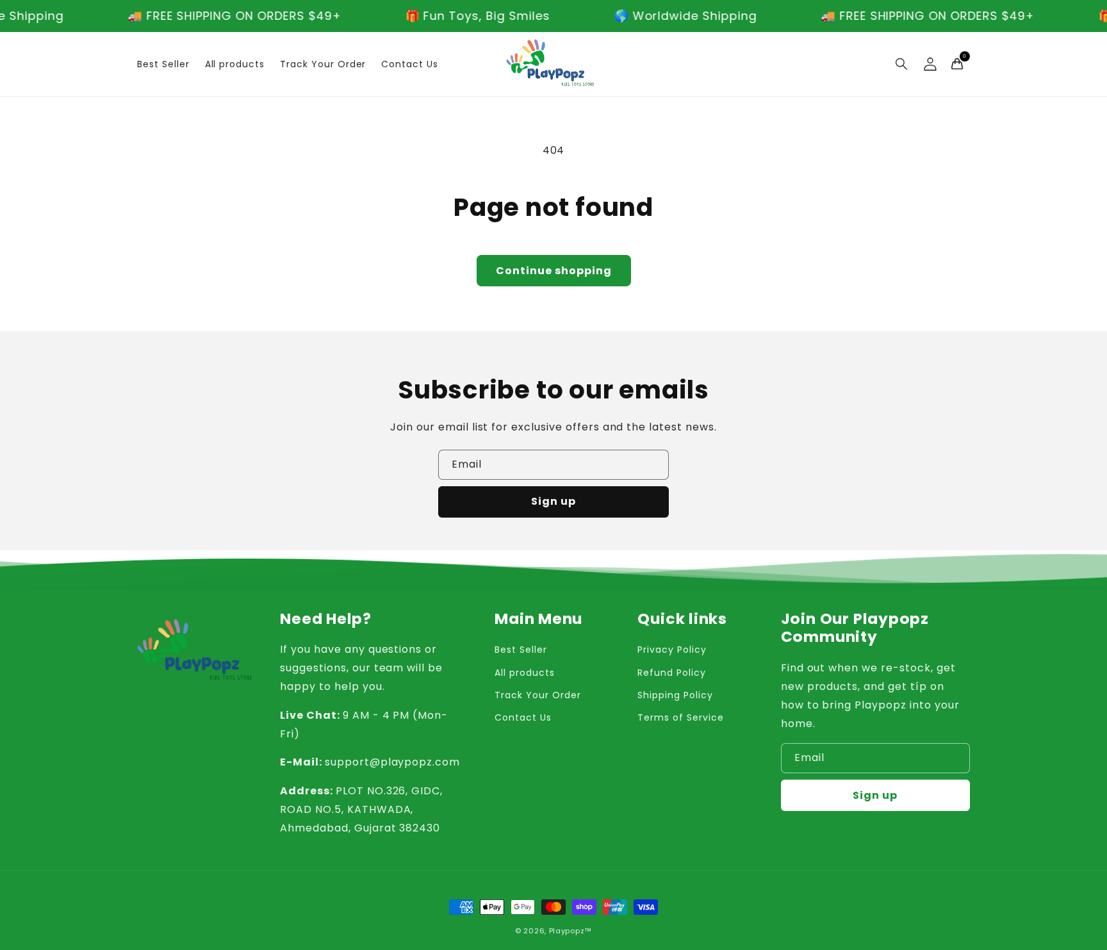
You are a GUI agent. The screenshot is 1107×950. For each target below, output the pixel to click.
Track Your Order (537, 695)
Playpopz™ (570, 931)
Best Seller (521, 649)
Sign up (553, 501)
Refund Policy (671, 672)
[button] (902, 64)
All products (525, 672)
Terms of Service (680, 717)
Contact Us (523, 717)
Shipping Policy (674, 695)
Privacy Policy (671, 649)
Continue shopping (554, 270)
